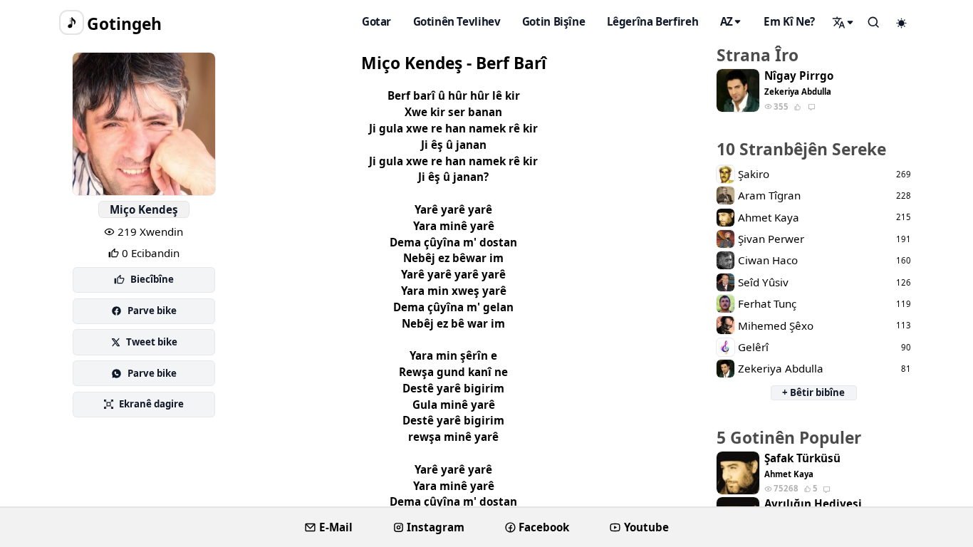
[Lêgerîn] (843, 22)
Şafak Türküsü (802, 458)
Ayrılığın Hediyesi (813, 504)
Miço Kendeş (144, 209)
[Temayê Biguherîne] (902, 23)
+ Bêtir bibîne (813, 392)
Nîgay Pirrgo (798, 76)
